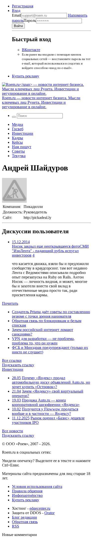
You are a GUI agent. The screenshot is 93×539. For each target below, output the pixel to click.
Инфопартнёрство (27, 495)
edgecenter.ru (40, 508)
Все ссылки (12, 360)
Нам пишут (21, 147)
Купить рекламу (25, 76)
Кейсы (17, 142)
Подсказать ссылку (18, 365)
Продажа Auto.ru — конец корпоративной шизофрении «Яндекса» (46, 402)
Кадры (17, 138)
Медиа (17, 124)
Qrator (49, 513)
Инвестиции (22, 133)
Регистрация (22, 6)
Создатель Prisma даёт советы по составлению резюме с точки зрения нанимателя (51, 314)
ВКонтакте (31, 50)
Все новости (12, 431)
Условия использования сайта (37, 486)
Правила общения (27, 491)
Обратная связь (25, 522)
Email (16, 15)
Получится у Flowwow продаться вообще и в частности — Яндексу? (45, 411)
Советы (18, 151)
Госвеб (17, 129)
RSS (15, 526)
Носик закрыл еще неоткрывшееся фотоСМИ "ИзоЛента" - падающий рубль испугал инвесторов (50, 250)
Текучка (19, 156)
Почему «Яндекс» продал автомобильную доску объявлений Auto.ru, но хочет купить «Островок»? (51, 382)
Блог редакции (24, 517)
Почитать (10, 303)
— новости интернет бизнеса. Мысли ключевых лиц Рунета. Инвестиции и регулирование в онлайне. (41, 102)
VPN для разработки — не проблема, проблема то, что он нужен (43, 341)
